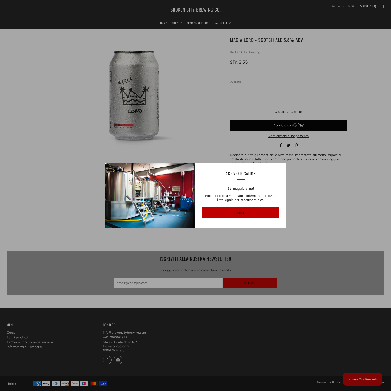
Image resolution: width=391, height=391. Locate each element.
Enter (240, 213)
